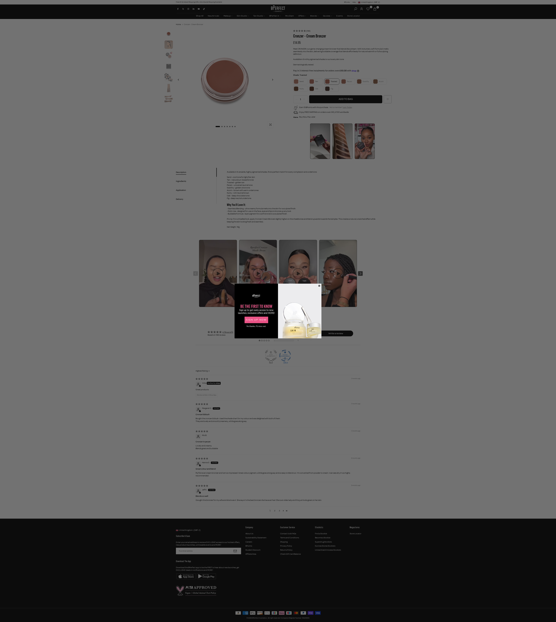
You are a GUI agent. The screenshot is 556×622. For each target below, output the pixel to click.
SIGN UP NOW (256, 319)
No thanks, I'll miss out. (256, 326)
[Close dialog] (319, 285)
